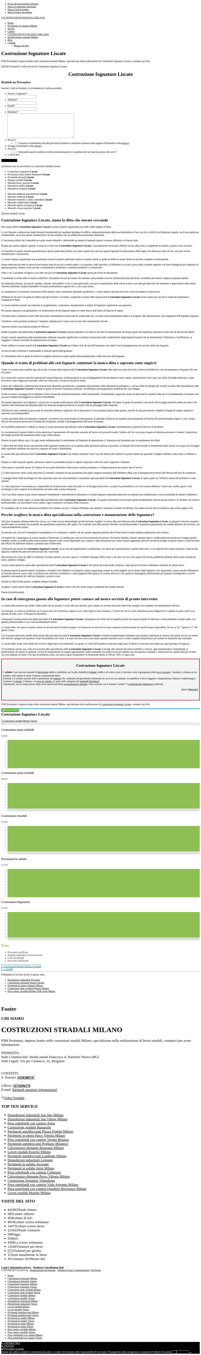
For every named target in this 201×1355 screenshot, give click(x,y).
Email (11, 105)
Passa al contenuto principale (22, 6)
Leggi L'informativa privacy (16, 1267)
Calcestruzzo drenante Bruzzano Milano (36, 1148)
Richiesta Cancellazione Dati (48, 1267)
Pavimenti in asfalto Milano (21, 1318)
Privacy (12, 140)
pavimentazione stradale (75, 684)
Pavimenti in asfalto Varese (21, 1321)
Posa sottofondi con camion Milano (25, 1335)
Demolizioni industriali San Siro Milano (35, 1115)
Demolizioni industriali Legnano (30, 1160)
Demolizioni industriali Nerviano (24, 980)
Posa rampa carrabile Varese (21, 1332)
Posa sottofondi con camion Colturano (34, 1172)
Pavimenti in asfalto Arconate (28, 1164)
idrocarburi (43, 672)
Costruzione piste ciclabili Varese (24, 1292)
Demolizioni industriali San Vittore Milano (37, 1119)
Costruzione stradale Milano (21, 1295)
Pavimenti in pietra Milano (21, 1323)
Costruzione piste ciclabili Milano (24, 1289)
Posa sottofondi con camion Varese (25, 1338)
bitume (93, 672)
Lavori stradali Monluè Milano (29, 1193)
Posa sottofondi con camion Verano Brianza (38, 1139)
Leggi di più (183, 1352)
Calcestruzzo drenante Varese (22, 1281)
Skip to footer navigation (20, 12)
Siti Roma (96, 1270)
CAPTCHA (14, 154)
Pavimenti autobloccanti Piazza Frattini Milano (40, 1131)
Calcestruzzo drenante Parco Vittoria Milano (39, 1176)
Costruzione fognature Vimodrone (31, 1180)
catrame (18, 681)
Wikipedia (192, 689)
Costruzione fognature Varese (22, 1287)
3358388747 (26, 1077)
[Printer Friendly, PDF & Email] (10, 710)
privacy (125, 143)
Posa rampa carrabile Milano (22, 1329)
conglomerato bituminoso (140, 684)
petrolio (57, 678)
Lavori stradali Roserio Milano (29, 1152)
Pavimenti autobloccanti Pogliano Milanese (38, 1144)
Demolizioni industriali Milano (23, 1301)
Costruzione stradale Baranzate (29, 1127)
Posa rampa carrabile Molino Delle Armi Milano (31, 991)
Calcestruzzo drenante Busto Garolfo (26, 982)
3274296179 (21, 1085)
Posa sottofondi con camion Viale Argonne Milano (43, 1184)
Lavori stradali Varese (18, 1309)
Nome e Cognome (17, 93)
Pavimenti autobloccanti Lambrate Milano (37, 1156)
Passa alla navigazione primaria (23, 4)
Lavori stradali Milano (19, 1306)
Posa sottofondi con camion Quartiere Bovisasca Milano (47, 1189)
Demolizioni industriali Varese (22, 1304)
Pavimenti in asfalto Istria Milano (31, 1168)
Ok (173, 1352)
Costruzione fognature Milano (22, 1284)
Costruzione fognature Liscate (116, 704)
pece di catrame (44, 681)
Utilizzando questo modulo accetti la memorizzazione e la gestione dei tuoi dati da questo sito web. (67, 152)
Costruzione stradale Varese (21, 1298)
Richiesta (13, 112)
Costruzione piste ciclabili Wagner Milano (28, 988)
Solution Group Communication (73, 1270)
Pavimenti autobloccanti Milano (23, 1312)
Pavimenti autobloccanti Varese (23, 1315)
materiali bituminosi (89, 681)
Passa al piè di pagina (18, 9)
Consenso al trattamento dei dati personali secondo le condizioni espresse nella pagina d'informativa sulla (73, 143)
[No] (190, 1352)
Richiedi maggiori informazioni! (34, 1090)
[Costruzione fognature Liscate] (19, 721)
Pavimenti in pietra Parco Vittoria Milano (36, 1135)
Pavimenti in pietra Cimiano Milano (25, 985)
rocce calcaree (163, 672)
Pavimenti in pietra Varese (20, 1326)
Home (11, 1275)
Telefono (13, 99)
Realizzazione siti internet (42, 1270)
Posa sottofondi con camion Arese (31, 1123)
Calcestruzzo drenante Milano (22, 1278)
